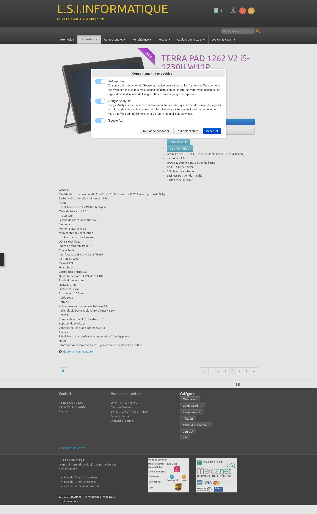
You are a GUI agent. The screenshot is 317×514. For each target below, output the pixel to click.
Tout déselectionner (156, 131)
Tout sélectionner (187, 131)
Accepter (212, 131)
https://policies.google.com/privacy (174, 94)
